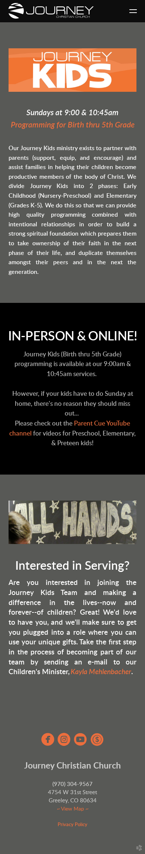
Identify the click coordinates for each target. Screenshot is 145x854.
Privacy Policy (72, 824)
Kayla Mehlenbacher (101, 672)
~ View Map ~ (72, 809)
